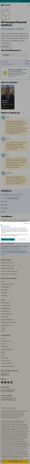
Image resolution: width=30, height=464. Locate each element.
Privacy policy (26, 223)
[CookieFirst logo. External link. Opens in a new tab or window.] (1, 224)
